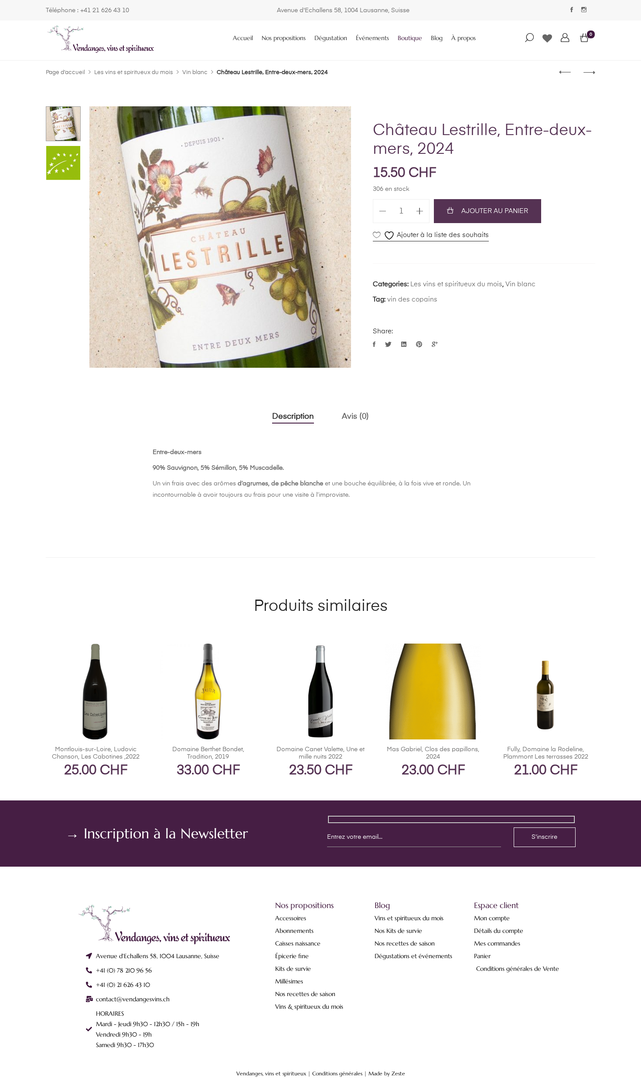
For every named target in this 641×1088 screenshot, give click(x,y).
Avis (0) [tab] (355, 416)
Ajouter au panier (494, 211)
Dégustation (330, 38)
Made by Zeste (386, 1073)
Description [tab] (293, 416)
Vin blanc (520, 284)
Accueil (243, 38)
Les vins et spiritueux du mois (456, 284)
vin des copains (412, 299)
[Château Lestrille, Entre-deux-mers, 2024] (375, 345)
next (340, 237)
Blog (437, 38)
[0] (584, 38)
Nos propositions (284, 38)
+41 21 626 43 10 (104, 10)
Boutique (410, 38)
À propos (463, 38)
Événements (372, 38)
